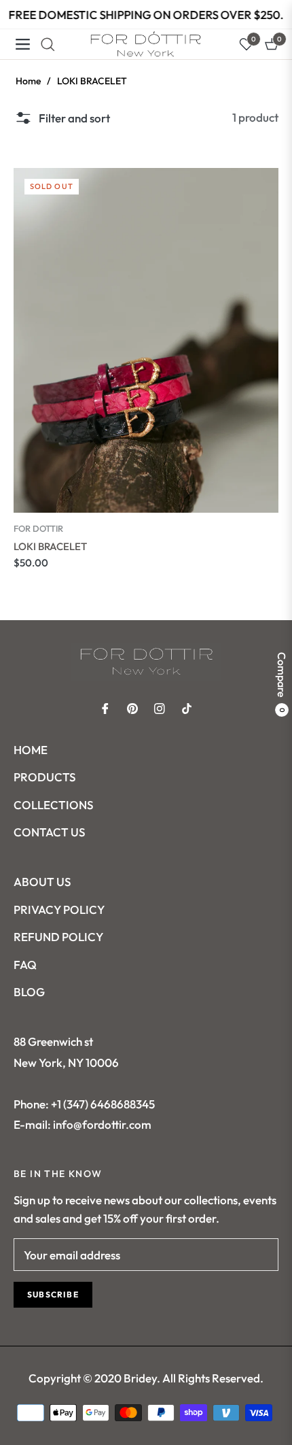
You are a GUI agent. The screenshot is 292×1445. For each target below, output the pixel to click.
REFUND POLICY (58, 937)
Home (28, 81)
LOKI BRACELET (50, 546)
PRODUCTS (44, 777)
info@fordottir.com (101, 1124)
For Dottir (38, 528)
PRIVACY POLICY (59, 909)
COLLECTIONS (53, 805)
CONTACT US (49, 832)
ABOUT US (42, 881)
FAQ (25, 964)
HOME (31, 750)
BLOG (29, 992)
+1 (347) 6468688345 (103, 1104)
